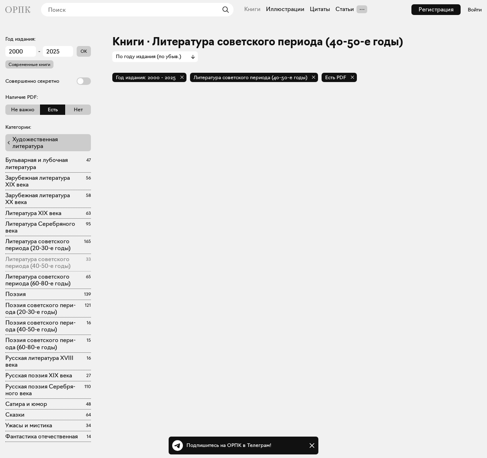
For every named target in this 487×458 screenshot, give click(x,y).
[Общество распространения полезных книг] (18, 9)
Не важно (22, 109)
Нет (78, 109)
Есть (53, 109)
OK (84, 51)
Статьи (344, 9)
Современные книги (29, 64)
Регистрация (436, 9)
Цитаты (320, 9)
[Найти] (224, 9)
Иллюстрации (285, 9)
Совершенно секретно (32, 81)
